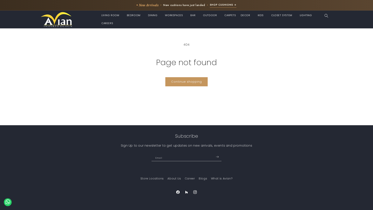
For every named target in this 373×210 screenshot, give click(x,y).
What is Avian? (222, 178)
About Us (174, 178)
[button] (112, 15)
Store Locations (152, 178)
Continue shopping (186, 82)
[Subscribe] (217, 156)
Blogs (203, 178)
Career (190, 178)
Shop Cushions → (223, 5)
